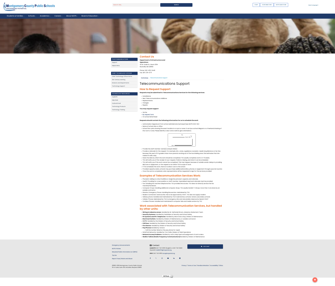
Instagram (162, 258)
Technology (144, 77)
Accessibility (214, 265)
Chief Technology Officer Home (122, 76)
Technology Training (118, 109)
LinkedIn (174, 258)
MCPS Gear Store (281, 4)
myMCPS (114, 97)
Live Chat (206, 246)
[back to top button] (314, 279)
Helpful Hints (116, 65)
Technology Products (119, 106)
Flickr (179, 258)
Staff (256, 4)
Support (114, 62)
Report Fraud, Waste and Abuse (122, 258)
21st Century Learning (118, 79)
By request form (148, 114)
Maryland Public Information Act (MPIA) (124, 252)
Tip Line (114, 255)
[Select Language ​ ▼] (318, 5)
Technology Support (118, 86)
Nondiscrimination (203, 265)
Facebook (150, 258)
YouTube (168, 258)
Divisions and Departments (120, 83)
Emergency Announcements (121, 245)
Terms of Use (192, 265)
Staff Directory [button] (267, 4)
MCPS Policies (116, 248)
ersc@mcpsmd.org (169, 253)
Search (176, 4)
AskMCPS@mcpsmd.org (164, 250)
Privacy (184, 265)
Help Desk (115, 100)
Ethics (221, 265)
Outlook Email (116, 103)
